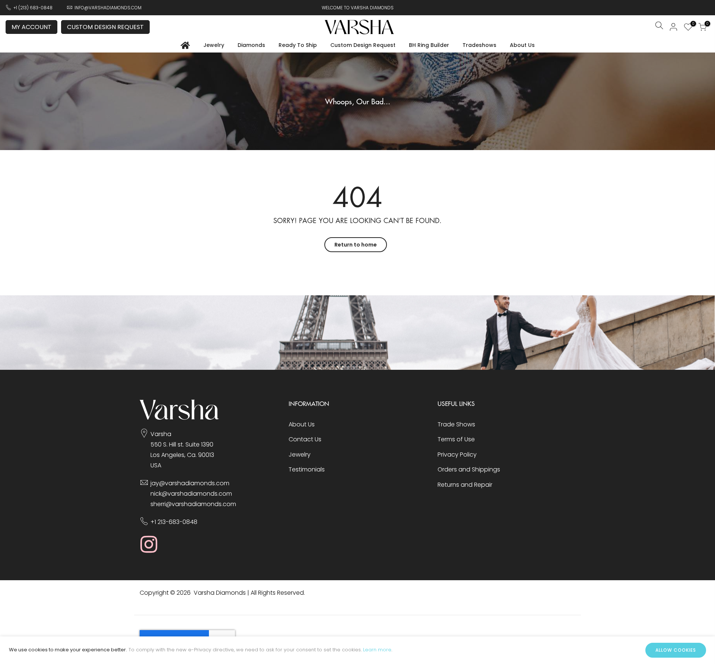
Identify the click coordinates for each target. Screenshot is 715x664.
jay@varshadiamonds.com (189, 483)
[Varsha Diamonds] (179, 417)
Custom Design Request (105, 27)
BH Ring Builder (429, 45)
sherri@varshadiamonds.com (193, 504)
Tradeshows (479, 45)
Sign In (673, 27)
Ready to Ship (298, 45)
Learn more (377, 649)
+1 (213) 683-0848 (33, 7)
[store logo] (359, 27)
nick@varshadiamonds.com (191, 493)
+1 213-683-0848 (173, 522)
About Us (522, 45)
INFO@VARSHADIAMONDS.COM (108, 7)
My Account (31, 27)
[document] (357, 650)
